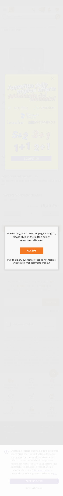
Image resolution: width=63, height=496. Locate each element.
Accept (31, 250)
